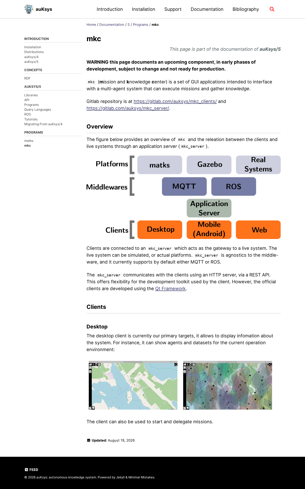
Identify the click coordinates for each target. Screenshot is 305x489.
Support (173, 9)
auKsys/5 (31, 62)
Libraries (31, 95)
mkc (27, 145)
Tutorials (31, 119)
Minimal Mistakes (141, 477)
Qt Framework (170, 288)
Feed (33, 470)
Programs (31, 105)
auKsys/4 (31, 57)
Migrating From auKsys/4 (43, 124)
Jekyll (120, 477)
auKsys (44, 9)
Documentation (207, 9)
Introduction (110, 9)
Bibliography (246, 9)
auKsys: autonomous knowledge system (66, 477)
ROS (27, 114)
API (26, 100)
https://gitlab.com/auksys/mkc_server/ (128, 108)
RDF (27, 78)
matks (28, 141)
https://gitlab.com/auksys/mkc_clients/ (175, 101)
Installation (143, 9)
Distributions (34, 52)
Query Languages (37, 109)
